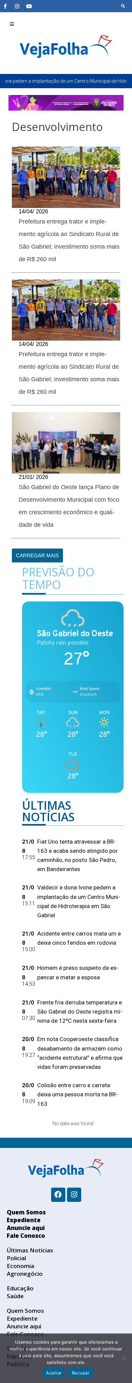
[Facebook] (58, 1195)
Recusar (80, 1373)
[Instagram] (17, 6)
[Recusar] (123, 1358)
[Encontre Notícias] (123, 6)
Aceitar (54, 1373)
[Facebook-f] (5, 6)
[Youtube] (29, 6)
